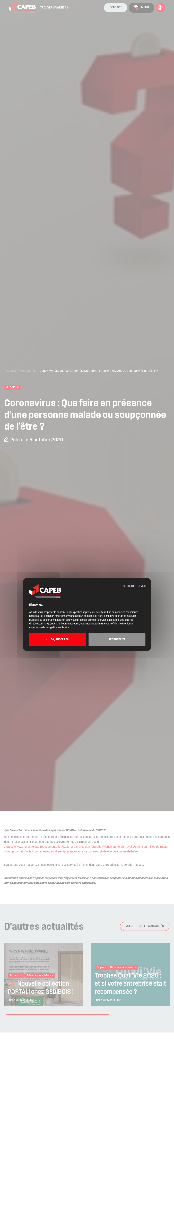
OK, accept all (60, 639)
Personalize (117, 639)
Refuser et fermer (134, 586)
